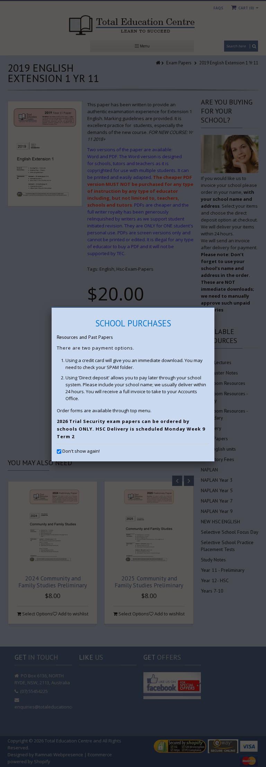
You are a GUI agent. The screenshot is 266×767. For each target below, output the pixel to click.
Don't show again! (81, 451)
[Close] (214, 307)
